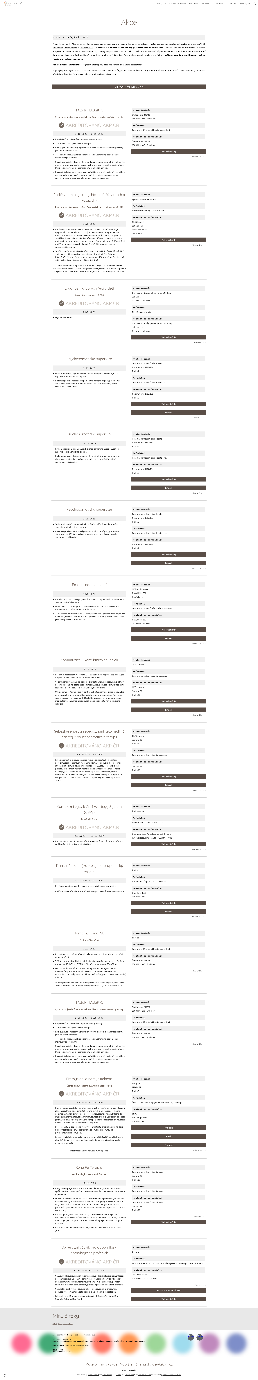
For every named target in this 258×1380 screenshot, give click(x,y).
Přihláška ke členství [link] (177, 4)
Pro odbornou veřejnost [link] (199, 4)
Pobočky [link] (232, 4)
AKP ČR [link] (160, 4)
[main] (129, 22)
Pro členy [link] (219, 4)
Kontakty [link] (243, 4)
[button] (255, 4)
